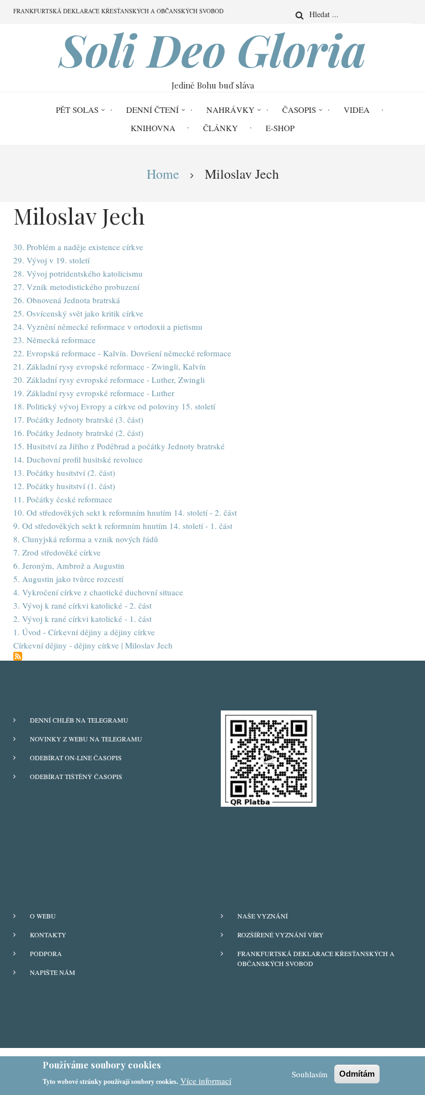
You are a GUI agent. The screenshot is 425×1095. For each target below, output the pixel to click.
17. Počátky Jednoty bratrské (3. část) (78, 419)
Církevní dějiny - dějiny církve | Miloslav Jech (93, 645)
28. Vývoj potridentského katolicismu (78, 273)
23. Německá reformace (54, 339)
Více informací (205, 1080)
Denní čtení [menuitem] (152, 109)
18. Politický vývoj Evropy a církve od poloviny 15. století (114, 406)
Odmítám (357, 1073)
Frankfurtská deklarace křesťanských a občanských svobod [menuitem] (118, 11)
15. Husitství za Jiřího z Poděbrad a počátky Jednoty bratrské (119, 446)
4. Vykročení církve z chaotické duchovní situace (98, 592)
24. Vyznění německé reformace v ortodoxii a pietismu (108, 326)
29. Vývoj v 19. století (51, 260)
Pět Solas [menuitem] (77, 109)
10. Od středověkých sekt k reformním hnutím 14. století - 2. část (125, 512)
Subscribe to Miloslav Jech (17, 656)
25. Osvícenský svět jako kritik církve (78, 313)
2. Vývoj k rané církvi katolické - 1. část (82, 618)
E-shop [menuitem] (280, 127)
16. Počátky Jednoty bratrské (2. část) (78, 432)
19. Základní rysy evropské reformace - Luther (93, 392)
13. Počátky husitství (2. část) (64, 472)
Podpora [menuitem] (46, 953)
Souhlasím (310, 1074)
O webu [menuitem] (43, 915)
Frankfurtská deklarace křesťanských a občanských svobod (316, 958)
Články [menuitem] (220, 127)
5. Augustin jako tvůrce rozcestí (68, 578)
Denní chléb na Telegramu (79, 719)
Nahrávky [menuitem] (230, 109)
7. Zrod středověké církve (57, 552)
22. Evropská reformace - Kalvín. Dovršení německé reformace (122, 353)
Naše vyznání (262, 915)
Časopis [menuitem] (299, 109)
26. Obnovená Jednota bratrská (66, 299)
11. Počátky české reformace (62, 499)
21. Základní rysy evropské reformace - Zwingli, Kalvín (109, 366)
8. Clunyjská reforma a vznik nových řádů (85, 538)
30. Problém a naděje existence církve (78, 246)
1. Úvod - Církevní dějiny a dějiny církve (84, 631)
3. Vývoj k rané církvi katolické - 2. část (82, 605)
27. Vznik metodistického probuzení (76, 286)
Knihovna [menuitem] (153, 127)
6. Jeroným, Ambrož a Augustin (69, 565)
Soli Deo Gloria (212, 49)
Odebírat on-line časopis (76, 757)
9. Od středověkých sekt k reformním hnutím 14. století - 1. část (122, 525)
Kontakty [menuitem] (48, 934)
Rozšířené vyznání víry (280, 934)
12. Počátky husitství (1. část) (64, 485)
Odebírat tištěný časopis (76, 776)
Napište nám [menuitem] (52, 972)
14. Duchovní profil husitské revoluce (78, 459)
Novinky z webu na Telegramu (86, 738)
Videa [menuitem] (357, 109)
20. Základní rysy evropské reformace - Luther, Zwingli (109, 379)
